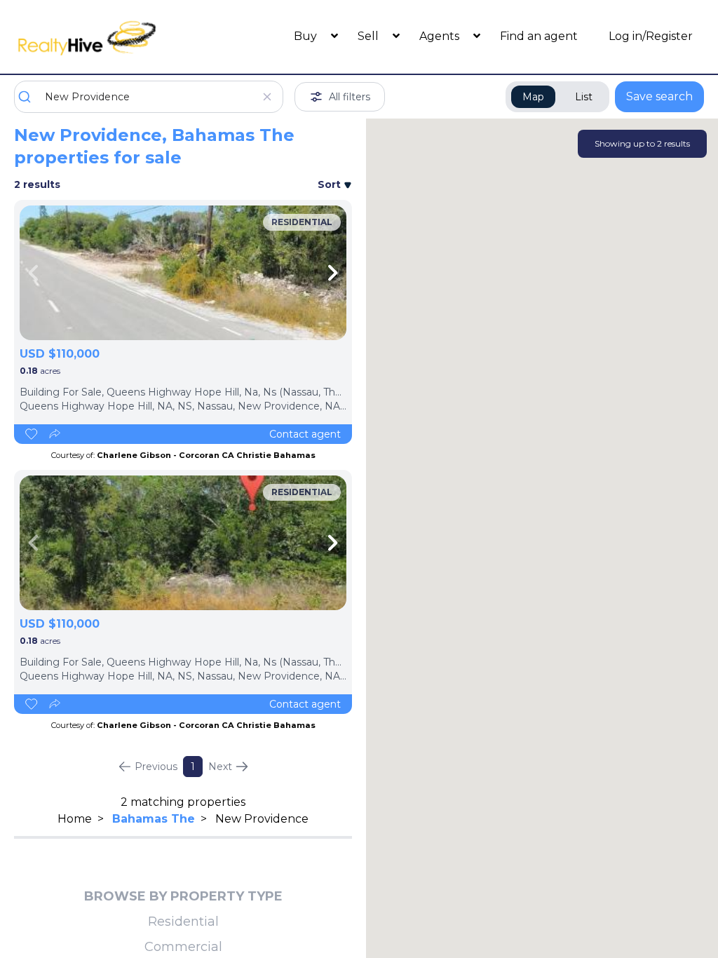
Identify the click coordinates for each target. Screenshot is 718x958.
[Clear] (267, 96)
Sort (331, 184)
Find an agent (539, 36)
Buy (307, 36)
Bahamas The (153, 818)
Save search (659, 96)
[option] (183, 272)
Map (533, 96)
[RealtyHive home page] (100, 37)
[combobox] (148, 97)
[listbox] (183, 272)
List (583, 96)
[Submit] (30, 96)
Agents (440, 36)
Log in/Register (651, 36)
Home (74, 818)
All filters (349, 96)
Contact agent (305, 434)
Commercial (183, 946)
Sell (369, 36)
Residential (183, 921)
